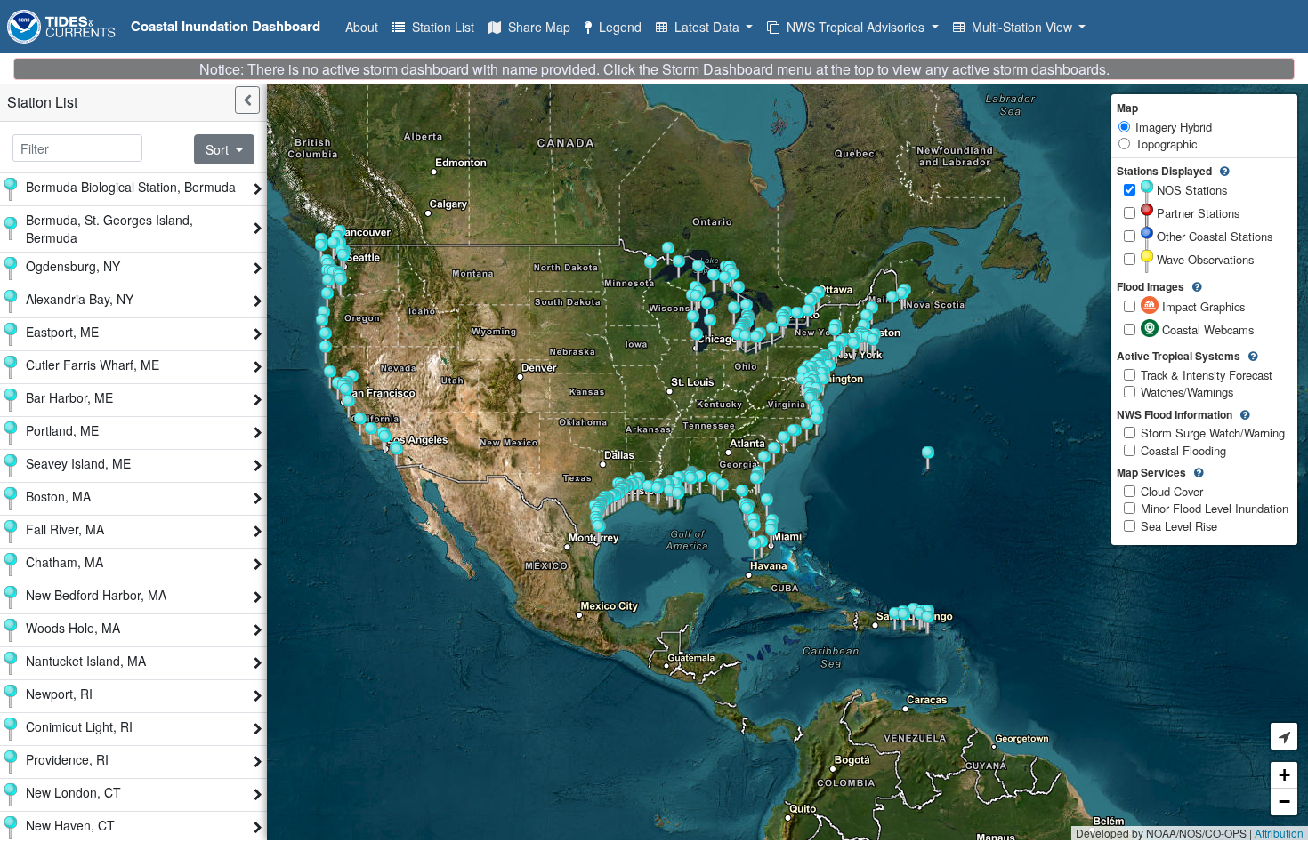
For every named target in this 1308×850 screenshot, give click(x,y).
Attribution (1279, 832)
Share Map (535, 27)
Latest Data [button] (705, 27)
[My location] (1284, 736)
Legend (617, 27)
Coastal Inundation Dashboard (225, 26)
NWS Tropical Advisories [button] (853, 27)
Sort (219, 149)
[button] (371, 433)
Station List (439, 27)
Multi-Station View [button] (1020, 27)
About (358, 27)
